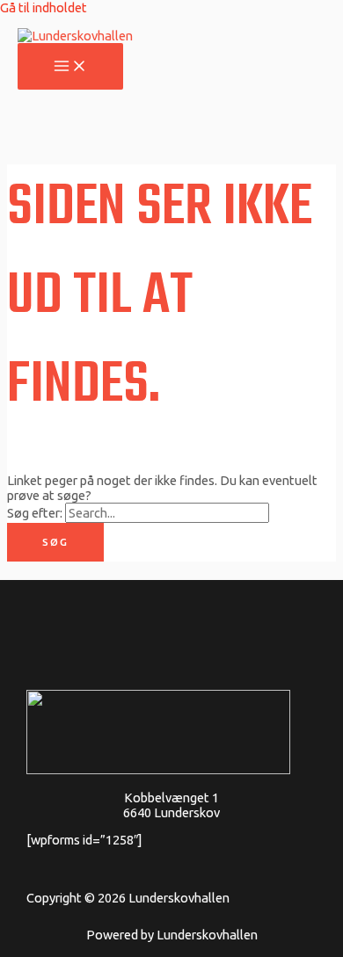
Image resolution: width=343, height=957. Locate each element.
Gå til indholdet (43, 7)
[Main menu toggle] (70, 67)
